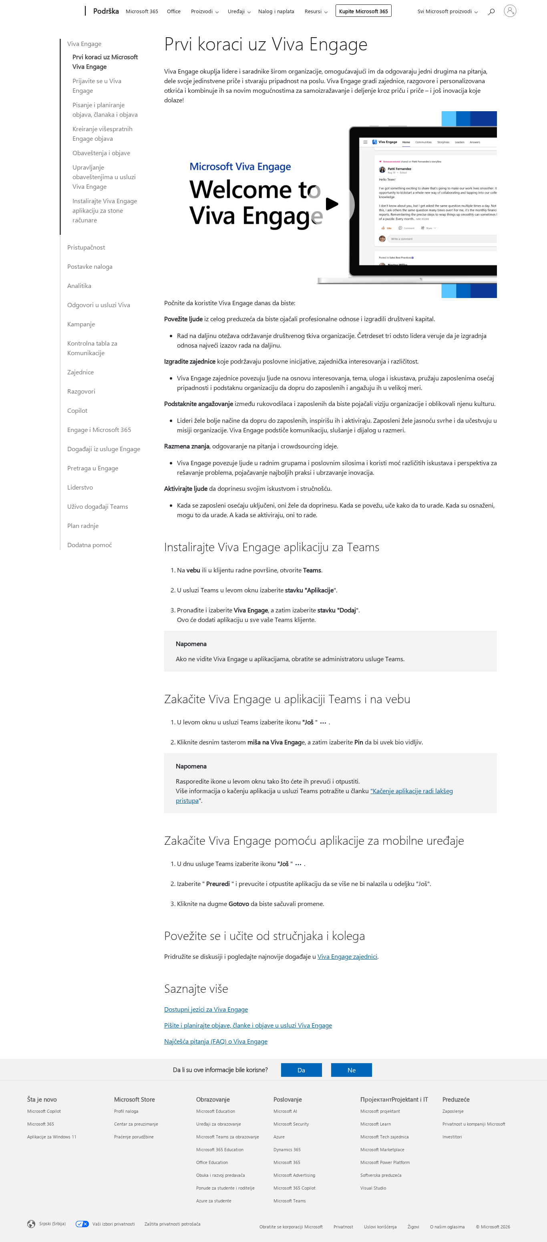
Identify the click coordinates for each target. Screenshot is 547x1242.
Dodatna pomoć (89, 544)
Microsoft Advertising (294, 1175)
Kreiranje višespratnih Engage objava (102, 133)
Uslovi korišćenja (380, 1227)
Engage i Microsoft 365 (99, 429)
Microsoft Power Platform (385, 1162)
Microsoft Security (291, 1124)
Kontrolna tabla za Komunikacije (92, 348)
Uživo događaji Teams (97, 506)
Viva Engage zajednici (347, 956)
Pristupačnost (86, 247)
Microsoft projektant (380, 1111)
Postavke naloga (90, 266)
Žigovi (413, 1227)
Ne (352, 1070)
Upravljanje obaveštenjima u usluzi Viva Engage (104, 176)
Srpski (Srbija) (52, 1223)
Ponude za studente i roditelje (225, 1188)
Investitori (452, 1137)
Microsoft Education (215, 1111)
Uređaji (236, 11)
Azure (279, 1137)
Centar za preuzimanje (136, 1124)
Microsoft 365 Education (219, 1149)
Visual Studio (373, 1188)
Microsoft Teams (290, 1201)
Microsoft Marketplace (382, 1149)
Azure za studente (213, 1201)
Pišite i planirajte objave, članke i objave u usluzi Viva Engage (248, 1025)
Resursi (313, 11)
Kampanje (81, 324)
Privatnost (343, 1227)
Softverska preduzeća (381, 1175)
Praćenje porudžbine (134, 1137)
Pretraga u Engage (92, 468)
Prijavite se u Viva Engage (96, 85)
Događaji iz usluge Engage (103, 448)
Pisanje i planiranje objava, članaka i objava (105, 109)
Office (174, 11)
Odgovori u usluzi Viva (98, 304)
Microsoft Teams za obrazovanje (227, 1137)
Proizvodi (202, 11)
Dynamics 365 (287, 1149)
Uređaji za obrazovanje (218, 1124)
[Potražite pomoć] (491, 10)
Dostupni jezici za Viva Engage (206, 1009)
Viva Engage (84, 43)
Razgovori (81, 391)
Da (301, 1070)
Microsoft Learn (375, 1124)
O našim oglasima (447, 1227)
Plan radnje (83, 525)
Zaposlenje (453, 1111)
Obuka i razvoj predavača (220, 1175)
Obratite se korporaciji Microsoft (291, 1227)
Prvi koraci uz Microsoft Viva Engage (105, 61)
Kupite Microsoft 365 (363, 11)
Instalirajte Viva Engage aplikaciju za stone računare (104, 210)
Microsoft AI (285, 1111)
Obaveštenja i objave (101, 152)
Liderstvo (80, 487)
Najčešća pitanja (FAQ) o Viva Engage (215, 1041)
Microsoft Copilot (44, 1111)
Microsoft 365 (142, 11)
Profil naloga (126, 1111)
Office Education (212, 1162)
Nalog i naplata (276, 11)
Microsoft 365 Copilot (295, 1188)
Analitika (79, 285)
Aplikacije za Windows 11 (51, 1137)
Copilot (77, 410)
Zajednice (80, 372)
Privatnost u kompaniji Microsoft (473, 1124)
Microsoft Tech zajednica (384, 1137)
